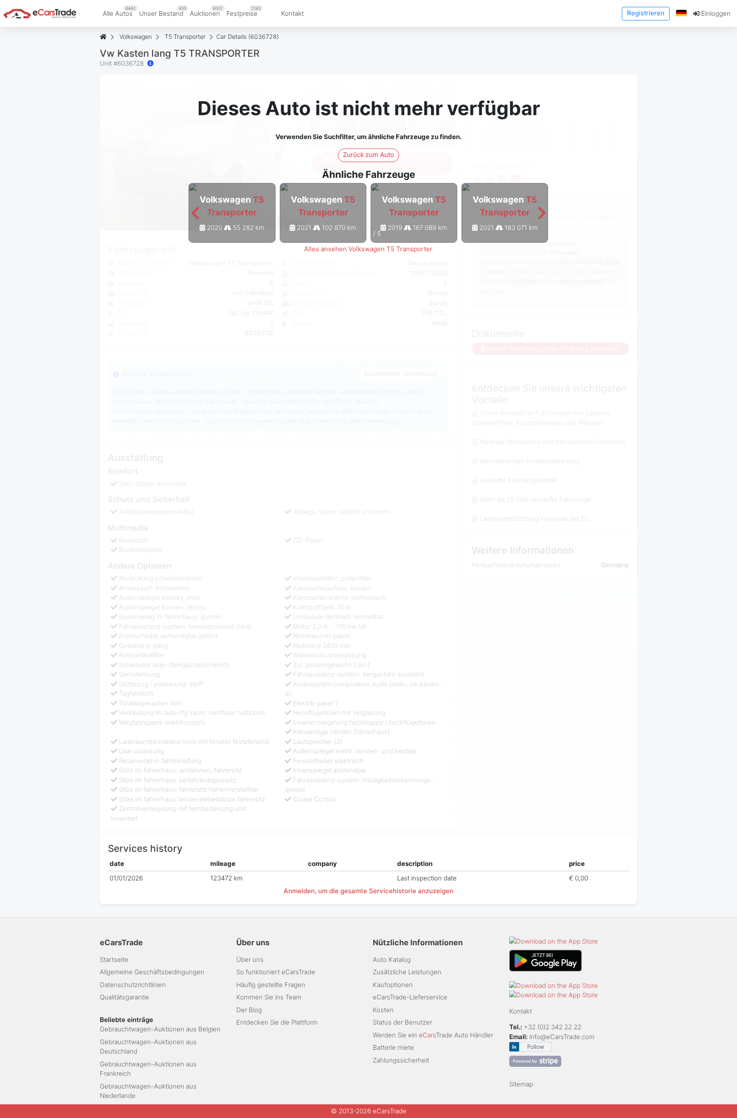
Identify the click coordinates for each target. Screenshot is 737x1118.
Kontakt (292, 13)
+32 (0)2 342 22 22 (553, 1027)
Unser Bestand (162, 11)
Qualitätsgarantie (124, 997)
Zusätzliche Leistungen (407, 972)
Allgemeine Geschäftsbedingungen (152, 972)
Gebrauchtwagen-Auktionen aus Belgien (160, 1029)
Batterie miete (393, 1047)
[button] (681, 13)
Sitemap (521, 1084)
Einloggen (715, 13)
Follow (535, 1046)
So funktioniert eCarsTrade (275, 972)
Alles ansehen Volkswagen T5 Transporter (368, 249)
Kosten (383, 1010)
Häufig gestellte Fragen (270, 985)
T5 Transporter (185, 36)
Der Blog (249, 1010)
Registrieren (645, 13)
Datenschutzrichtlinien (133, 985)
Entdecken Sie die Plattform (277, 1022)
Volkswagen (135, 36)
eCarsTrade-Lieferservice (410, 997)
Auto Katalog (392, 959)
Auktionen (206, 11)
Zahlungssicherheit (401, 1060)
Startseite (114, 959)
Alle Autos (119, 11)
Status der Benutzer (402, 1022)
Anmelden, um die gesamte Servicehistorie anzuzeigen (368, 891)
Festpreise (243, 11)
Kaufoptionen (393, 985)
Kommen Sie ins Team (269, 997)
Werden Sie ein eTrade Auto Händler (433, 1035)
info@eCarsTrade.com (562, 1037)
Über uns (250, 959)
